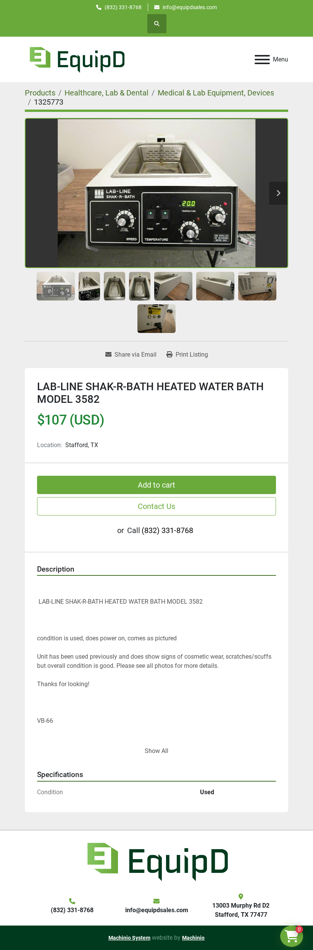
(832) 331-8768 (123, 7)
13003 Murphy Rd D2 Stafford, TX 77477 (240, 910)
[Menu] (262, 59)
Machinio (193, 938)
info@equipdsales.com (190, 7)
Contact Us (156, 506)
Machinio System (129, 938)
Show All (156, 751)
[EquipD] (156, 860)
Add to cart (156, 485)
